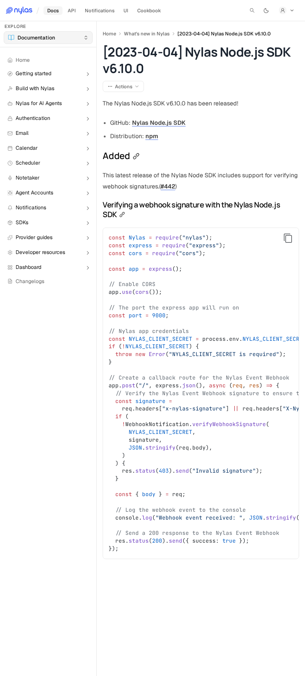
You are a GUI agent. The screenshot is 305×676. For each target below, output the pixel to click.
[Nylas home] (19, 10)
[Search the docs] (252, 10)
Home (109, 33)
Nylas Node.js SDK (159, 123)
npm (151, 136)
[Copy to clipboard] (287, 238)
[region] (201, 393)
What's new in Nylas (147, 33)
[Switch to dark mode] (266, 10)
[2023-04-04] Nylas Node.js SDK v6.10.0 (224, 33)
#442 (168, 186)
